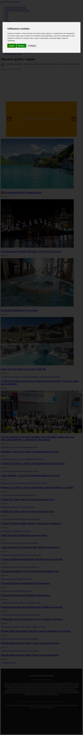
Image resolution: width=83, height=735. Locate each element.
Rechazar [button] (21, 46)
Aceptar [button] (11, 46)
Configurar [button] (32, 46)
